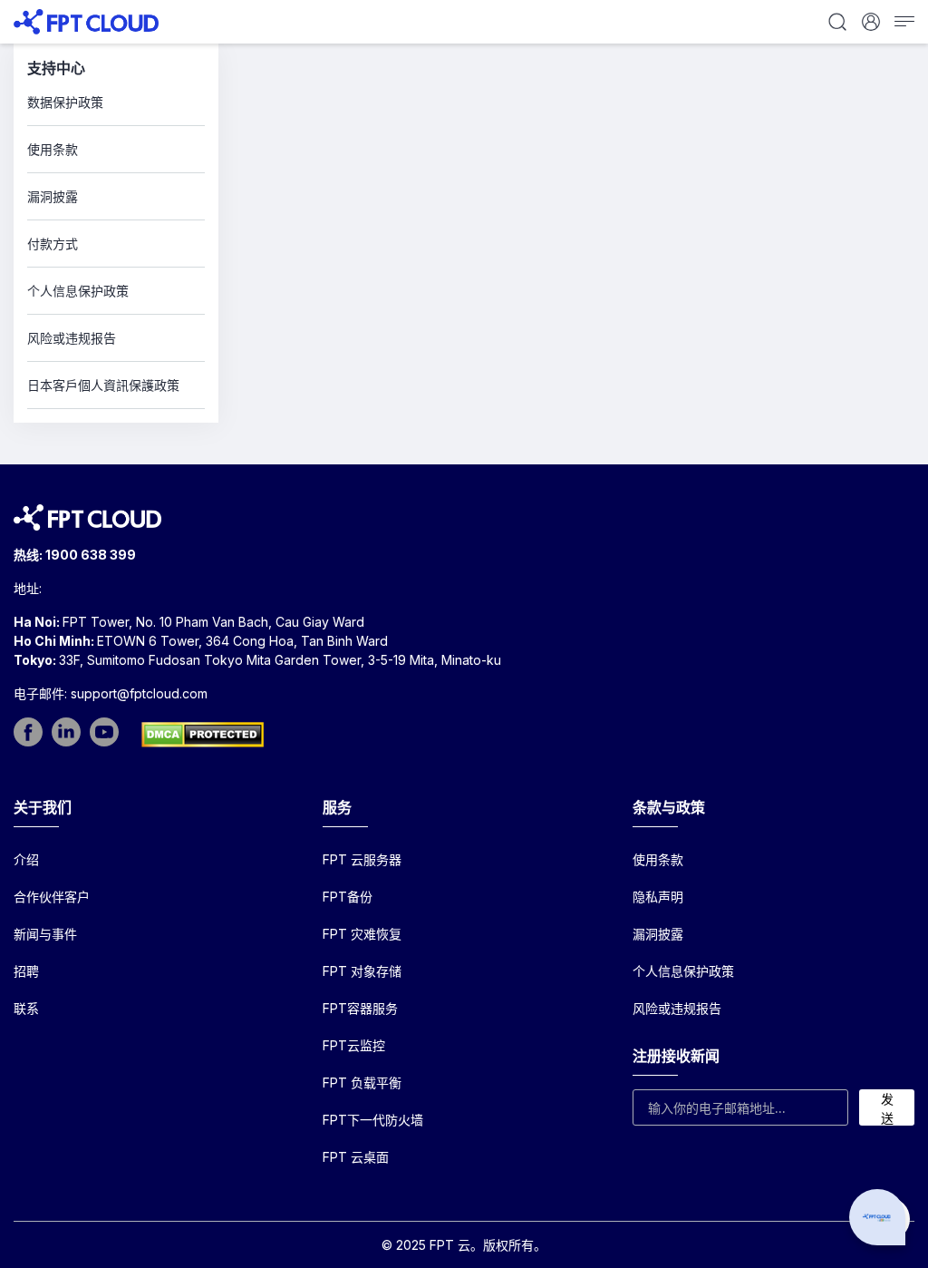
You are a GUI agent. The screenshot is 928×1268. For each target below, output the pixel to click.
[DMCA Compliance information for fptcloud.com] (202, 734)
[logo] (86, 20)
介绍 (26, 859)
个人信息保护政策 (683, 971)
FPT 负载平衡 (362, 1082)
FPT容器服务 (360, 1008)
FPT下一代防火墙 (373, 1119)
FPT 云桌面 (356, 1157)
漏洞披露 (658, 933)
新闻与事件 (45, 933)
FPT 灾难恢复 (362, 933)
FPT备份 (347, 896)
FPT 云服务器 (362, 859)
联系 (26, 1008)
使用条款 (658, 859)
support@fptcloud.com (139, 693)
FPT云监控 (354, 1045)
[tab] (116, 102)
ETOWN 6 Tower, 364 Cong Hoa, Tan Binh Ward (242, 641)
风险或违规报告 (677, 1008)
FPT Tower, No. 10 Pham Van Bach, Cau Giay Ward (213, 621)
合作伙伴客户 (52, 896)
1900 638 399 (90, 554)
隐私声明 (658, 896)
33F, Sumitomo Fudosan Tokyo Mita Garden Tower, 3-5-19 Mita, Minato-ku (280, 660)
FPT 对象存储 (362, 971)
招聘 (26, 971)
